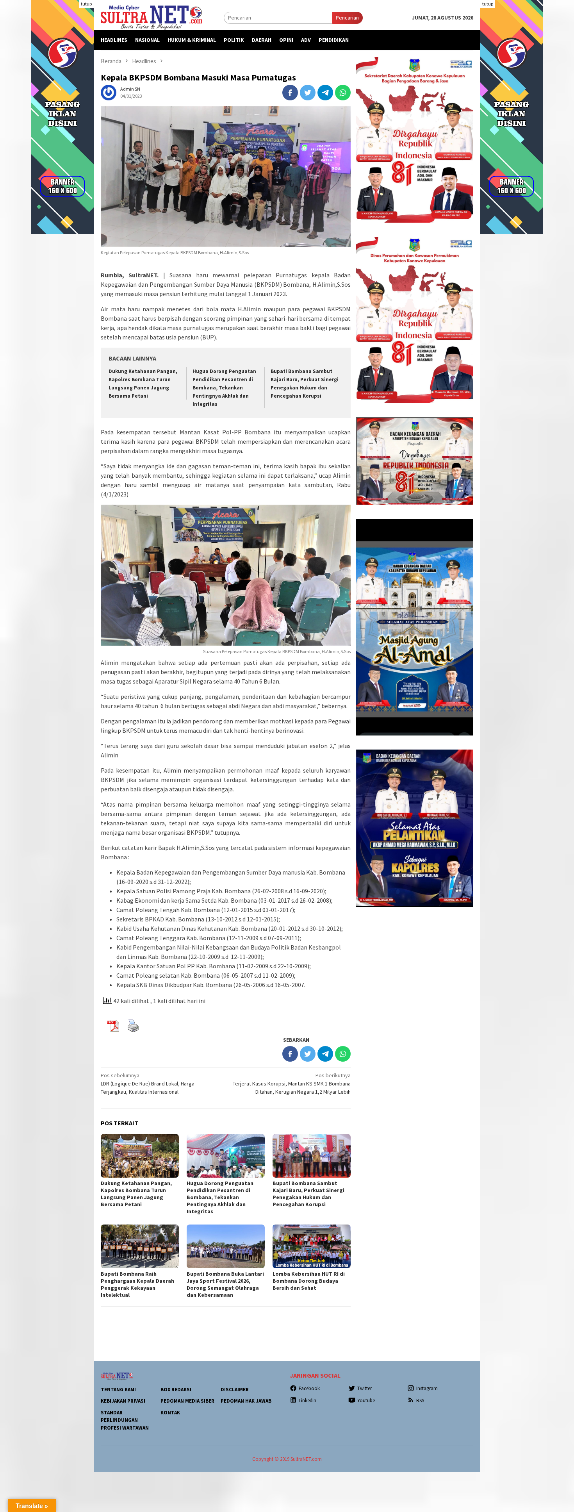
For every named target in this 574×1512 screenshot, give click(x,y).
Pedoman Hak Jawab (246, 1401)
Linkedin (307, 1400)
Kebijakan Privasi (123, 1401)
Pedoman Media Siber (187, 1401)
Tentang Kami (118, 1389)
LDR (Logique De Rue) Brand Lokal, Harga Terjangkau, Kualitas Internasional (147, 1083)
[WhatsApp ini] (343, 92)
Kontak (170, 1412)
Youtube (366, 1400)
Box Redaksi (175, 1389)
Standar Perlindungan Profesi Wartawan (125, 1420)
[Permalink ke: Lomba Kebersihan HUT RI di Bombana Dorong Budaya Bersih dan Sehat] (312, 1246)
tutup (86, 4)
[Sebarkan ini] (290, 92)
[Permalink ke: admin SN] (108, 92)
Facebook (309, 1388)
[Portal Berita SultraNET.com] (151, 17)
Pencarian (347, 17)
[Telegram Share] (325, 92)
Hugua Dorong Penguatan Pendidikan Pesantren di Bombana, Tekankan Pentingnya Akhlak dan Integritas (224, 387)
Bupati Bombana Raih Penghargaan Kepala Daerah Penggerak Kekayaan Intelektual (137, 1284)
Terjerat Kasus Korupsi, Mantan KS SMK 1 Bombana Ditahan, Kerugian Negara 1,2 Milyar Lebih (292, 1083)
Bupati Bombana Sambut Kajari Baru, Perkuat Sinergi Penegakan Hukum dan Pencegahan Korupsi (308, 1194)
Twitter (364, 1388)
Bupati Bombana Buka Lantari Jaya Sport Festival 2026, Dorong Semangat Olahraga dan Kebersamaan (225, 1284)
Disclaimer (235, 1389)
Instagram (427, 1388)
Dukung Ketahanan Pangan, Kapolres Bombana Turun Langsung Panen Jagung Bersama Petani (136, 1194)
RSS (420, 1400)
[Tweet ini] (308, 92)
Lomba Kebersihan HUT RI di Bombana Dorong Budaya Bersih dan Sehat (309, 1280)
